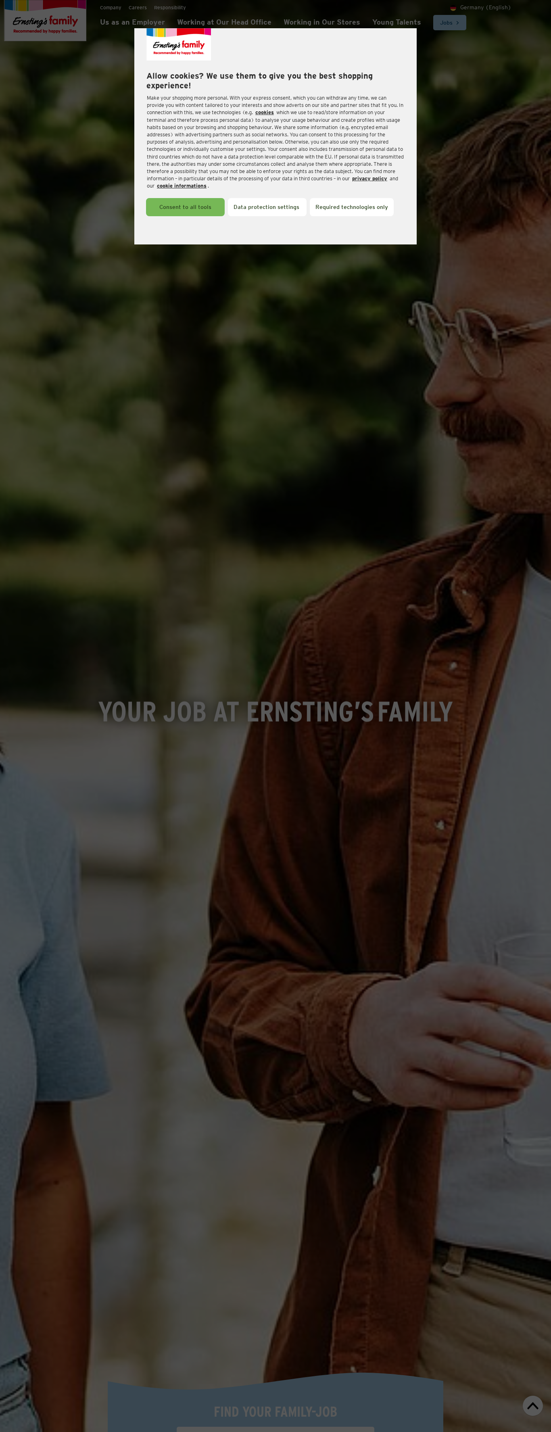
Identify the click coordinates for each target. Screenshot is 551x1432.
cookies (264, 112)
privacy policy (369, 178)
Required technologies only (351, 207)
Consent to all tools (185, 207)
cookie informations (182, 186)
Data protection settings (266, 207)
